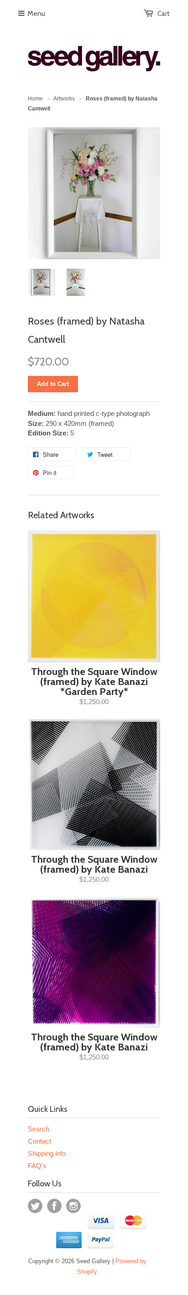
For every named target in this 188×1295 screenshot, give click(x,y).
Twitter (35, 1206)
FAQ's (37, 1166)
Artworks (64, 98)
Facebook (54, 1206)
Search (38, 1129)
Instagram (73, 1206)
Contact (39, 1141)
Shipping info (47, 1153)
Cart (163, 14)
